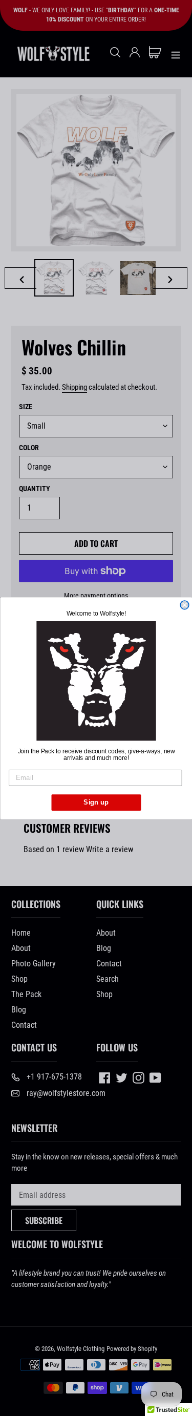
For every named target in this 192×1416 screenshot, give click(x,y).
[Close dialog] (184, 605)
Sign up (96, 802)
